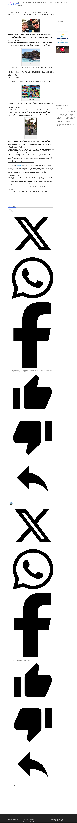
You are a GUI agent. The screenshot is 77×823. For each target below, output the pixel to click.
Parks (37, 2)
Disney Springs (61, 2)
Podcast (21, 2)
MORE (20, 5)
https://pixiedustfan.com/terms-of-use (58, 818)
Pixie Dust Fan (60, 21)
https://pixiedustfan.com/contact (59, 819)
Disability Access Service (30, 68)
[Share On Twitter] (32, 253)
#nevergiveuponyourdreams (63, 121)
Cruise (51, 2)
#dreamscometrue (62, 120)
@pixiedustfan (60, 108)
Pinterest (67, 105)
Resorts (44, 2)
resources (40, 38)
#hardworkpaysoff (70, 120)
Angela (17, 659)
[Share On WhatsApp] (32, 301)
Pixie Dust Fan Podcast (41, 191)
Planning (30, 2)
